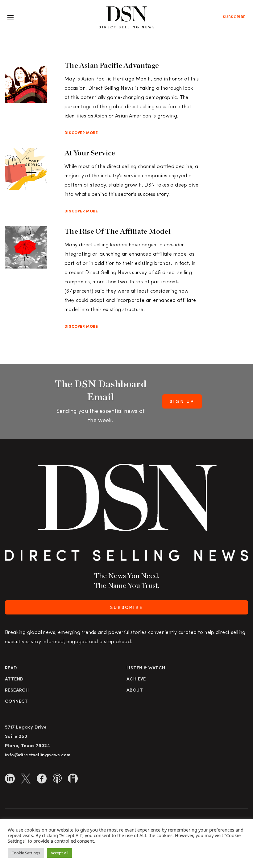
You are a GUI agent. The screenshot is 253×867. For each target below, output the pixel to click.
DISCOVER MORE (81, 133)
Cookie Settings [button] (25, 853)
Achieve (136, 679)
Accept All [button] (59, 853)
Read (11, 668)
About (134, 690)
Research (17, 690)
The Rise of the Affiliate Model (117, 231)
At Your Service (89, 152)
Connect (16, 701)
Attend (14, 679)
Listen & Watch (145, 668)
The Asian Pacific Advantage (111, 65)
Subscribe (234, 17)
